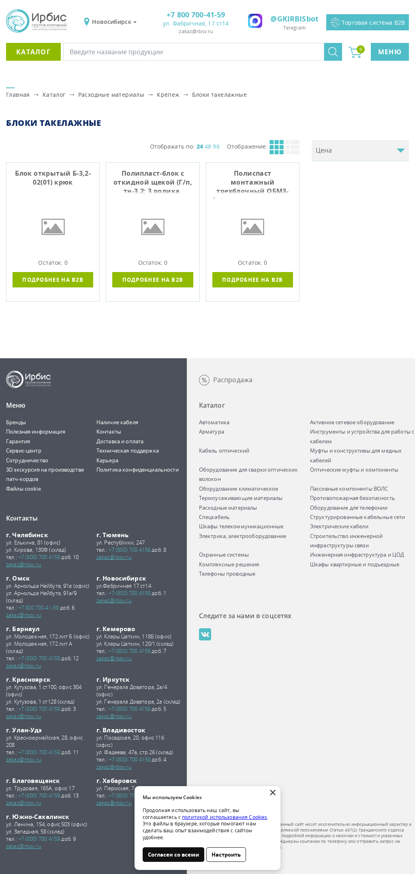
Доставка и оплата (119, 441)
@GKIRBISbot (294, 18)
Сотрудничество (27, 460)
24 (200, 146)
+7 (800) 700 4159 (39, 557)
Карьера (107, 460)
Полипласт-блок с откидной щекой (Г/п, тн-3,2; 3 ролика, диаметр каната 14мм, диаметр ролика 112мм (152, 183)
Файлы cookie (23, 488)
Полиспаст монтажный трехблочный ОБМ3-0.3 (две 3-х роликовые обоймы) (253, 183)
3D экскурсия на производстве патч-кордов (45, 474)
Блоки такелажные (219, 94)
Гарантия (18, 441)
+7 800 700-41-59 (196, 14)
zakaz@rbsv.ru (196, 31)
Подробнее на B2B (52, 279)
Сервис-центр (23, 450)
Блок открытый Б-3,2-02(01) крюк (53, 178)
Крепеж (168, 94)
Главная (18, 94)
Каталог (33, 51)
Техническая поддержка (127, 450)
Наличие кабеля (117, 422)
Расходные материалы (111, 94)
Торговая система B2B (373, 22)
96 (216, 146)
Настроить (226, 854)
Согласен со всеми (173, 854)
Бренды (16, 422)
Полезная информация (35, 431)
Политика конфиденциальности (137, 469)
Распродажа (232, 379)
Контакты (108, 431)
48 (208, 146)
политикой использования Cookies (224, 817)
